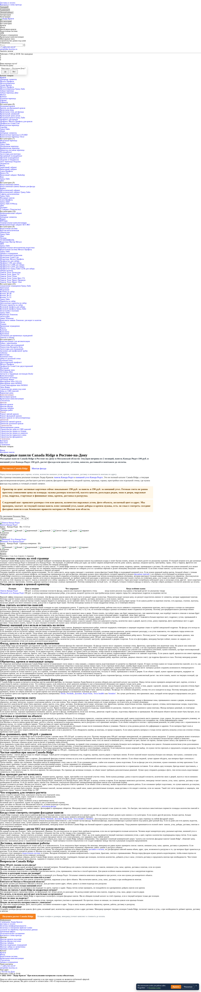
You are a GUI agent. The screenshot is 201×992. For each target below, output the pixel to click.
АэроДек (3, 127)
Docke (63, 694)
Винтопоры (4, 355)
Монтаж (3, 402)
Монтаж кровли (6, 404)
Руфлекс (3, 100)
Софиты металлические (9, 194)
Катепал (3, 97)
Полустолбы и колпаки (9, 311)
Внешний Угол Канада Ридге (12, 542)
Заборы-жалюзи (6, 271)
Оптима (3, 238)
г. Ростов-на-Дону (7, 972)
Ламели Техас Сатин (8, 276)
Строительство (6, 425)
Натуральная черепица (9, 146)
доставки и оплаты (96, 849)
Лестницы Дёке (6, 372)
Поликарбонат (6, 152)
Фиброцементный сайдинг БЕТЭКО (15, 225)
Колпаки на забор (7, 292)
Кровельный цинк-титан (10, 116)
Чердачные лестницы (8, 378)
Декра (2, 131)
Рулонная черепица (8, 99)
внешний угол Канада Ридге (89, 477)
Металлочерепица (7, 83)
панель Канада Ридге (64, 477)
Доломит (3, 207)
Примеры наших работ (9, 949)
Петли (2, 322)
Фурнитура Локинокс (9, 315)
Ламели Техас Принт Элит (11, 282)
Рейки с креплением (8, 343)
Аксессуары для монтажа (10, 154)
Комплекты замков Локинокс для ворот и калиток (20, 320)
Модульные (4, 290)
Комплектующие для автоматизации (15, 341)
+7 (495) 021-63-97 (7, 47)
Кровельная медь (7, 110)
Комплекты (4, 332)
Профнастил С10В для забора (12, 265)
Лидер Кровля (6, 85)
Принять (176, 987)
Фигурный (4, 368)
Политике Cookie (155, 988)
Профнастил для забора (9, 261)
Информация (5, 920)
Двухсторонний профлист (11, 362)
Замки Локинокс (7, 318)
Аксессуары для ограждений (11, 349)
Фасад (2, 165)
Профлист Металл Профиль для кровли (16, 121)
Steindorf (112, 694)
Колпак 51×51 (5, 297)
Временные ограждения (10, 326)
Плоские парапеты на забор (11, 305)
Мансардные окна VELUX (11, 381)
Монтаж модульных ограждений (13, 945)
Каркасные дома (6, 393)
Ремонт (3, 412)
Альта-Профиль (6, 171)
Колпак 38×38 (5, 294)
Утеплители (5, 401)
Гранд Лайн (5, 129)
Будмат (3, 142)
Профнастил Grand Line (10, 123)
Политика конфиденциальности (13, 926)
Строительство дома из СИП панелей (15, 429)
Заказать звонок (6, 51)
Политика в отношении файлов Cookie (16, 928)
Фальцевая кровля (7, 106)
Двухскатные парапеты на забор (13, 303)
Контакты (4, 441)
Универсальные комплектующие (13, 223)
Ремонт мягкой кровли (9, 414)
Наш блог (4, 443)
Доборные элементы (8, 79)
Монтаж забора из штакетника (12, 947)
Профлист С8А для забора (10, 263)
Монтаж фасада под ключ (10, 941)
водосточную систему (31, 853)
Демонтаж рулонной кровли (11, 424)
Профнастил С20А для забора (12, 267)
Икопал (3, 95)
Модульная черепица (8, 141)
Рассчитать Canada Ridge (15, 468)
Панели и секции (7, 337)
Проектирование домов (9, 427)
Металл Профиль (7, 81)
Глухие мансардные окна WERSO (14, 385)
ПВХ (2, 244)
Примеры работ (6, 410)
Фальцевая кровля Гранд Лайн (12, 118)
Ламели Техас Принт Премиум (12, 280)
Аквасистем (5, 232)
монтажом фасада (49, 806)
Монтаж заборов (7, 408)
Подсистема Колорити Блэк (11, 347)
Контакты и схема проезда (11, 5)
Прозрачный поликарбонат (11, 156)
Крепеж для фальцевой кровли (12, 108)
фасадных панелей (141, 574)
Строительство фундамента (11, 437)
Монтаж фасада (6, 406)
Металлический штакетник (11, 255)
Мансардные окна (7, 370)
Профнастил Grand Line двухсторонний (16, 366)
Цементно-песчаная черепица (12, 150)
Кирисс (3, 188)
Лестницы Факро (7, 380)
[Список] (1, 521)
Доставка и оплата (7, 3)
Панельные (4, 288)
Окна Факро (5, 387)
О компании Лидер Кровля (11, 922)
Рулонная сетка (6, 357)
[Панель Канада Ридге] (10, 523)
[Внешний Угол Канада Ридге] (13, 539)
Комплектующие (7, 376)
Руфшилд (4, 102)
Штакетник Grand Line (9, 257)
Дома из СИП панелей (9, 391)
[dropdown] (0, 1)
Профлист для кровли (9, 120)
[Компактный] (2, 521)
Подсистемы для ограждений (12, 345)
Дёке (2, 181)
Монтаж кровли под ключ (10, 939)
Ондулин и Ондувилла (9, 160)
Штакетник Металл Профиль (12, 259)
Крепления (4, 334)
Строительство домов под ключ (13, 389)
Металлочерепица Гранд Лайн (12, 89)
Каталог (3, 951)
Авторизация (5, 15)
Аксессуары (5, 316)
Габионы (3, 353)
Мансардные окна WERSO (11, 383)
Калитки (3, 330)
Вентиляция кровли (8, 397)
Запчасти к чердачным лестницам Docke (16, 374)
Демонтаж (4, 420)
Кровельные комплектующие (12, 399)
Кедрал (3, 219)
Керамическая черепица (9, 148)
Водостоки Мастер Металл (11, 242)
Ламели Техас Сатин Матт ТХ (12, 278)
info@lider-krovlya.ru (8, 49)
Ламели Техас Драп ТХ (9, 274)
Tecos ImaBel (99, 694)
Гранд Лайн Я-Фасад (8, 204)
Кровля (3, 77)
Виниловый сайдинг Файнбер (12, 175)
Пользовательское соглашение (12, 933)
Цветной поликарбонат (9, 158)
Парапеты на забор (7, 301)
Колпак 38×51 (5, 295)
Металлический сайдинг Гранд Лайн (15, 192)
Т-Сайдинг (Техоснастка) (10, 209)
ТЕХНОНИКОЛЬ (7, 240)
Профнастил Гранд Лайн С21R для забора (17, 269)
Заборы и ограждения (9, 253)
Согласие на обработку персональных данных (19, 930)
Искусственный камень (9, 185)
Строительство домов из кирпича (14, 433)
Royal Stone (87, 694)
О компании (5, 439)
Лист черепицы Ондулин (10, 162)
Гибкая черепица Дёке (9, 93)
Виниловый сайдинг (8, 169)
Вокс (2, 177)
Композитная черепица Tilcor (12, 137)
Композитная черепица (9, 125)
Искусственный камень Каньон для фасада (17, 186)
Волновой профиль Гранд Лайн (13, 309)
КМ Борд (3, 221)
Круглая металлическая (9, 230)
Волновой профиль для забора (12, 307)
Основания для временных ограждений (16, 336)
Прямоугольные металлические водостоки (17, 248)
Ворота (3, 328)
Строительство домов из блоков (13, 431)
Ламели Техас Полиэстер (10, 272)
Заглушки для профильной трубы (13, 351)
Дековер (3, 215)
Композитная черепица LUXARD (13, 135)
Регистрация (5, 17)
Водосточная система (8, 229)
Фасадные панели (7, 198)
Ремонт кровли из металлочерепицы (15, 418)
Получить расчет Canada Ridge (17, 916)
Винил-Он (4, 173)
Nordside (70, 694)
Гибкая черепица (7, 91)
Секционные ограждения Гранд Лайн (15, 286)
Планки (3, 324)
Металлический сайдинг (10, 190)
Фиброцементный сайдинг (11, 213)
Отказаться (188, 987)
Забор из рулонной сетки (10, 359)
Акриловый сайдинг (8, 167)
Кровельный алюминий (9, 114)
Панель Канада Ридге (9, 525)
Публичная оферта (7, 932)
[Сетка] (0, 521)
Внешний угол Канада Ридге (12, 593)
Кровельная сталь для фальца (12, 112)
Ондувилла (4, 164)
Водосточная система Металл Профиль (16, 250)
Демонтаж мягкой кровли (10, 422)
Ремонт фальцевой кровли (11, 416)
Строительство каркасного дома (13, 435)
